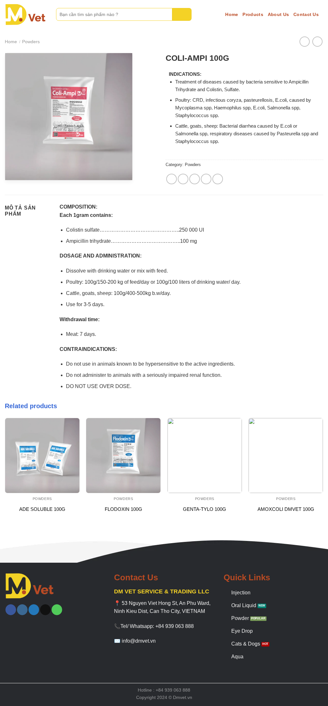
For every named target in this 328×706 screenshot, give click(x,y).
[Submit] (182, 14)
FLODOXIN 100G (123, 509)
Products (252, 14)
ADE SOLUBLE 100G (42, 509)
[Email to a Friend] (194, 179)
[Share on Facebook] (171, 179)
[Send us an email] (45, 609)
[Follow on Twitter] (34, 609)
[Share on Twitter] (183, 179)
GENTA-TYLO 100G (204, 509)
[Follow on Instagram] (22, 609)
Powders (31, 41)
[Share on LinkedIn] (217, 179)
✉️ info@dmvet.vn (135, 641)
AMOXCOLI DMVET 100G (286, 509)
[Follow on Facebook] (10, 609)
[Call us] (57, 609)
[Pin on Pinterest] (206, 179)
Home (231, 14)
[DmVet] (25, 14)
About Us (278, 14)
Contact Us (306, 14)
